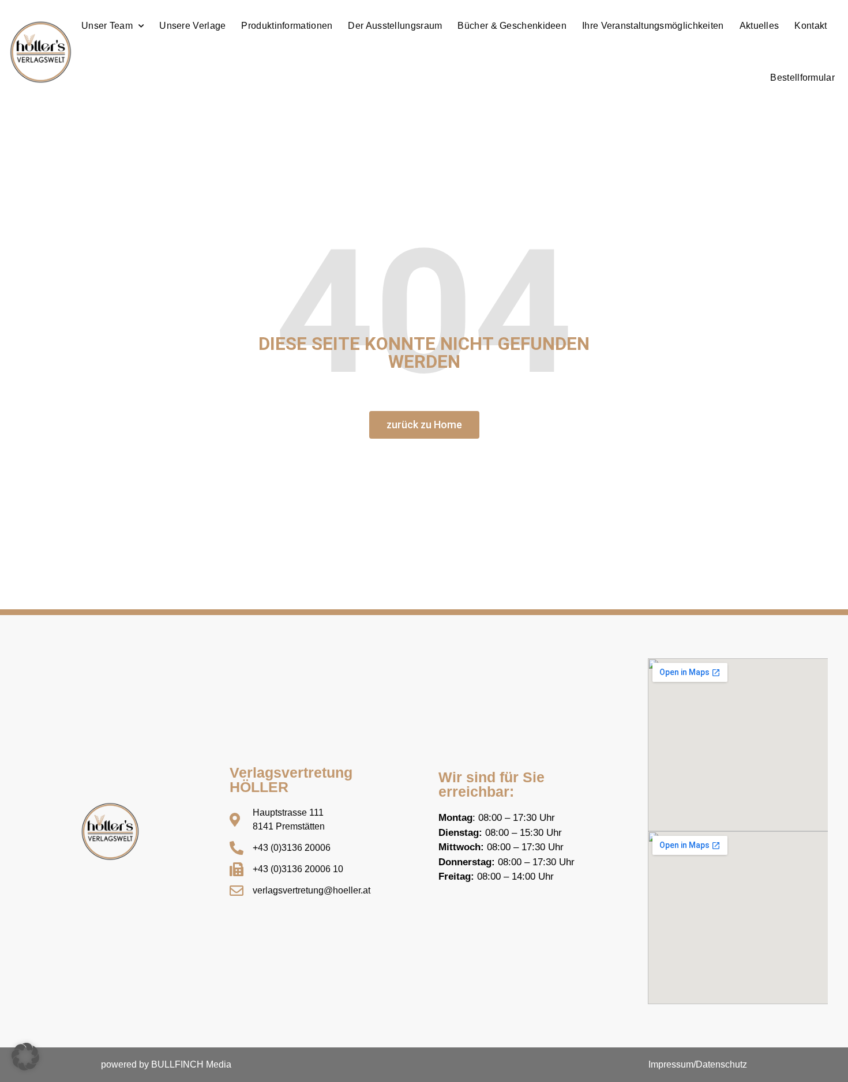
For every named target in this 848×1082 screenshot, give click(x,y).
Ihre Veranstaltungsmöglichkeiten (653, 26)
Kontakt (810, 26)
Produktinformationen (286, 26)
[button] (25, 1056)
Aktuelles (759, 26)
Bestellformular (802, 77)
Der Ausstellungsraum (395, 26)
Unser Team (107, 26)
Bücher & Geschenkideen (511, 26)
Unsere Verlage (192, 26)
